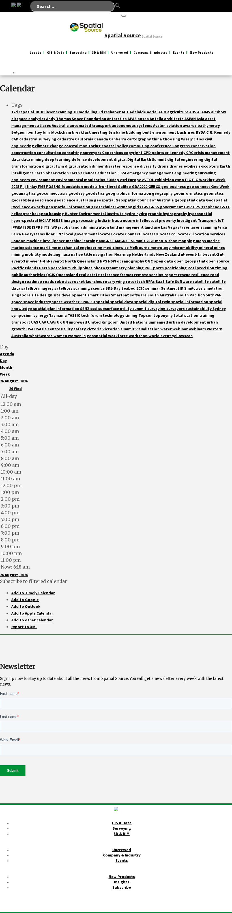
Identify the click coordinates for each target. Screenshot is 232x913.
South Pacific (190, 295)
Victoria (94, 328)
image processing (81, 220)
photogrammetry (110, 267)
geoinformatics (188, 193)
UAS (35, 322)
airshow (218, 111)
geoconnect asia (52, 193)
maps (201, 240)
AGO (162, 111)
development (101, 159)
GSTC (225, 206)
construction (24, 152)
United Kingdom (103, 322)
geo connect (199, 186)
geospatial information (68, 206)
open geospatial (190, 261)
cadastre (66, 139)
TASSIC (74, 315)
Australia (61, 125)
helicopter (21, 213)
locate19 (149, 234)
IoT (221, 220)
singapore (21, 295)
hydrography (175, 213)
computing (139, 145)
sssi (94, 308)
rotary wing (114, 281)
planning (136, 267)
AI (199, 111)
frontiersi (108, 186)
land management (127, 227)
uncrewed (78, 322)
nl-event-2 (210, 254)
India (103, 220)
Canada (101, 139)
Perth (45, 267)
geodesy (76, 193)
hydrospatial (200, 213)
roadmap (34, 281)
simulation (213, 288)
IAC (42, 220)
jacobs (64, 227)
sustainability (199, 308)
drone (163, 166)
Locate (35, 52)
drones (176, 166)
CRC (190, 152)
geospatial (104, 200)
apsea (144, 118)
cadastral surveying (38, 139)
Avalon (159, 125)
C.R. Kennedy (218, 132)
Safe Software (179, 281)
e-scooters (209, 166)
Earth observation (52, 172)
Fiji (23, 186)
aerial (152, 111)
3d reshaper (110, 111)
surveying (156, 308)
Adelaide (138, 111)
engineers (21, 179)
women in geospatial (88, 335)
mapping (187, 240)
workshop (139, 335)
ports (159, 267)
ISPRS (38, 227)
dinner (98, 166)
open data (164, 261)
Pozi (192, 267)
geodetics (95, 193)
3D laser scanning (56, 111)
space (17, 301)
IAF (48, 220)
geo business (174, 186)
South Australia (162, 295)
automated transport (91, 125)
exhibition (165, 179)
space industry (37, 301)
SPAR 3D (88, 301)
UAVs (52, 322)
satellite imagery (37, 288)
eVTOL (148, 179)
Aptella (157, 118)
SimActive (193, 288)
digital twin (53, 166)
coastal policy (115, 145)
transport (21, 322)
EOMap (113, 179)
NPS (104, 261)
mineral (206, 247)
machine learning (82, 240)
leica (222, 227)
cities (199, 139)
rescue (184, 274)
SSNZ (85, 308)
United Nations (134, 322)
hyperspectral (25, 220)
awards (190, 125)
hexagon (40, 213)
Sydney (219, 308)
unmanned (159, 322)
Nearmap (123, 254)
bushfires (186, 132)
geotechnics (103, 206)
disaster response (122, 166)
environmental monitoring (81, 179)
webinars (198, 328)
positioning (176, 267)
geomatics (214, 193)
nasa (66, 254)
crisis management (212, 152)
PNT (149, 267)
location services (209, 234)
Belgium (19, 132)
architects (174, 118)
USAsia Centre (47, 328)
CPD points (154, 152)
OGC (149, 261)
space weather (66, 301)
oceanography (131, 261)
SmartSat (120, 295)
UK (60, 322)
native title (82, 254)
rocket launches (87, 281)
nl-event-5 (55, 261)
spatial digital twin (152, 301)
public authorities (28, 274)
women (60, 335)
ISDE (27, 227)
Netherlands (144, 254)
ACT (126, 111)
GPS (197, 206)
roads (49, 281)
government (172, 206)
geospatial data (190, 200)
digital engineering (185, 159)
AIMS (206, 111)
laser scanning (204, 227)
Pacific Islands (25, 267)
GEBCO (154, 186)
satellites (63, 288)
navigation (103, 254)
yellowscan (182, 335)
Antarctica (117, 118)
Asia (201, 118)
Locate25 (184, 234)
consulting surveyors (82, 152)
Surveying (78, 52)
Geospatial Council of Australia (145, 200)
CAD (15, 139)
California (84, 139)
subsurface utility (115, 308)
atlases (44, 125)
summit (139, 308)
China (157, 139)
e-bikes (191, 166)
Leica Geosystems (28, 234)
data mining (33, 159)
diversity (148, 166)
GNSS (154, 206)
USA (30, 328)
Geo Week (220, 186)
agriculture (178, 111)
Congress (181, 145)
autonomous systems (132, 125)
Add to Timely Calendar (33, 592)
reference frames (117, 274)
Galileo (125, 186)
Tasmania (58, 315)
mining (18, 254)
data (16, 159)
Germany (124, 206)
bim (47, 132)
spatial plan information (56, 308)
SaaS (161, 281)
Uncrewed (119, 52)
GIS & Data (56, 52)
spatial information (190, 301)
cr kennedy (175, 152)
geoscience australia (74, 200)
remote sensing (149, 274)
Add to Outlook (25, 606)
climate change (49, 145)
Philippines (82, 267)
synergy (41, 315)
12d (15, 111)
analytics (37, 118)
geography (162, 193)
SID (180, 288)
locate (104, 234)
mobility (33, 254)
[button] (33, 581)
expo (180, 179)
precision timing (212, 267)
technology (114, 315)
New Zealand (168, 254)
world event (160, 335)
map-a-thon (166, 240)
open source (217, 261)
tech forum (92, 315)
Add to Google (25, 599)
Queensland (67, 274)
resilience (200, 274)
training (206, 315)
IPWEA (17, 227)
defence (80, 159)
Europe (135, 179)
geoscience (43, 200)
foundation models (79, 186)
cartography (139, 139)
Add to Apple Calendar (32, 613)
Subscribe (121, 887)
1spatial (27, 111)
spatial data (122, 301)
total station (186, 315)
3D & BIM (99, 52)
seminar (153, 288)
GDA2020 (140, 186)
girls (137, 206)
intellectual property (156, 220)
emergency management (150, 172)
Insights (121, 881)
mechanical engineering (80, 247)
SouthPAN (212, 295)
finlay (32, 186)
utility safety (74, 328)
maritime (49, 247)
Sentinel (169, 288)
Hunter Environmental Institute (94, 213)
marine (213, 240)
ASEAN (190, 118)
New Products (202, 52)
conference (161, 145)
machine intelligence (46, 240)
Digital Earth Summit (147, 159)
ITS (47, 227)
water (166, 328)
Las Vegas (170, 227)
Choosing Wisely (178, 139)
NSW (112, 261)
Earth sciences (83, 172)
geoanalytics (23, 193)
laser (185, 227)
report (171, 274)
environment (43, 179)
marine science (25, 247)
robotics (63, 281)
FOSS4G (53, 186)
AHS (193, 111)
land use (153, 227)
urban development (188, 322)
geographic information (129, 193)
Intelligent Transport (197, 220)
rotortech (136, 281)
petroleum (61, 267)
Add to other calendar (32, 620)
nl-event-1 (190, 254)
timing (131, 315)
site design (42, 295)
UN (66, 322)
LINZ (59, 234)
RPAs (151, 281)
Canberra (118, 139)
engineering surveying (195, 172)
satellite (201, 281)
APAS (133, 118)
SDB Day (113, 288)
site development (70, 295)
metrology (161, 247)
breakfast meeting (90, 132)
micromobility (185, 247)
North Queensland (82, 261)
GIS (145, 206)
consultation (49, 152)
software (138, 295)
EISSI (122, 172)
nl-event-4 (36, 261)
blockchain (61, 132)
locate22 (166, 234)
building (134, 132)
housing (57, 213)
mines (219, 247)
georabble (21, 200)
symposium (22, 315)
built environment (159, 132)
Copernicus (113, 152)
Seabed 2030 (133, 288)
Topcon (145, 315)
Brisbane (117, 132)
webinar (181, 328)
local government (81, 234)
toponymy (163, 315)
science (98, 288)
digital (120, 159)
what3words (41, 335)
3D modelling (85, 111)
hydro (130, 213)
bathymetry (208, 125)
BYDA (201, 132)
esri (124, 179)
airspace (19, 118)
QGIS (51, 274)
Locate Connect (126, 234)
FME (42, 186)
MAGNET (107, 240)
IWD (54, 227)
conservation (203, 145)
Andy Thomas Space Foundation (76, 118)
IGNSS (58, 220)
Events (178, 52)
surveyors (176, 308)
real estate (90, 274)
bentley (35, 132)
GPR (188, 206)
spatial (103, 301)
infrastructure (122, 220)
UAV (43, 322)
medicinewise (116, 247)
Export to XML (24, 626)
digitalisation (78, 166)
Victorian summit (119, 328)
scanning (82, 288)
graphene (210, 206)
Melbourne (140, 247)
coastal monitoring (83, 145)
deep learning (58, 159)
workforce (118, 335)
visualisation (148, 328)
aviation (174, 125)
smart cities (99, 295)
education (107, 172)
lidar (50, 234)
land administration (90, 227)
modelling (51, 254)
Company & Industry (150, 52)
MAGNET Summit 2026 (135, 240)
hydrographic (149, 213)
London (18, 240)
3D (37, 111)
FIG (188, 179)
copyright (133, 152)
